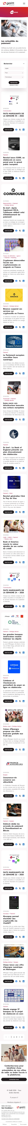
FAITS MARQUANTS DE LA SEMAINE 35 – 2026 (13, 114)
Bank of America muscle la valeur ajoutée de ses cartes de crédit (13, 545)
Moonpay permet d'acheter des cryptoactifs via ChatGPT (11, 919)
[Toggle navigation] (24, 3)
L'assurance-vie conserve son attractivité (10, 779)
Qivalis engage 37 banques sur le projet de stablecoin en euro (13, 1011)
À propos (13, 1097)
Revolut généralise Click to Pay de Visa (14, 497)
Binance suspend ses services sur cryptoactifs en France (13, 311)
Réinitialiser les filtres (14, 85)
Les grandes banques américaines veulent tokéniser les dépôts (13, 636)
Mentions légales (13, 1102)
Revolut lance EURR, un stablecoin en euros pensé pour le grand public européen (14, 161)
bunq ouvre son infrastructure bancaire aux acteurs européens (13, 405)
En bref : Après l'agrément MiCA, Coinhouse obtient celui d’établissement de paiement (13, 212)
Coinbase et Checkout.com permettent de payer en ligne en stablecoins (14, 684)
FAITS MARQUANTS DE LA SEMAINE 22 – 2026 (13, 873)
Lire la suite (8, 129)
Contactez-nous (14, 1079)
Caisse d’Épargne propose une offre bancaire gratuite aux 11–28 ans (13, 732)
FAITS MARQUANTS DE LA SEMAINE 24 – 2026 (13, 591)
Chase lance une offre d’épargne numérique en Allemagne (13, 967)
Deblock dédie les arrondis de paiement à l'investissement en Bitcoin (13, 827)
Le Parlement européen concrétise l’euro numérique (13, 357)
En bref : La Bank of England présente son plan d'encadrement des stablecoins (13, 450)
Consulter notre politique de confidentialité (10, 1118)
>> (21, 1037)
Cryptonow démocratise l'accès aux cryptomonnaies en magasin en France (14, 263)
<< (6, 1037)
